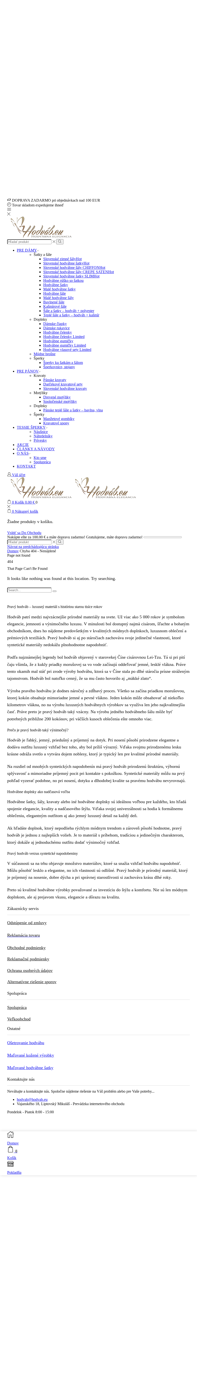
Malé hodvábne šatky (59, 289)
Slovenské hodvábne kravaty (65, 388)
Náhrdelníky (43, 436)
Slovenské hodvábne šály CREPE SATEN (78, 272)
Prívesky (40, 440)
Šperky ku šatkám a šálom (63, 363)
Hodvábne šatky (55, 285)
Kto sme (40, 458)
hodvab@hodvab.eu (32, 1099)
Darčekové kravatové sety (63, 384)
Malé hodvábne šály (58, 298)
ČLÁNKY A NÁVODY (36, 449)
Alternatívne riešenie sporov (31, 981)
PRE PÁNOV (28, 371)
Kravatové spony (56, 423)
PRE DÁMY (27, 250)
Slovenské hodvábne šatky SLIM (71, 276)
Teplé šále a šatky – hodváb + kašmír (71, 315)
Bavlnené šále (53, 302)
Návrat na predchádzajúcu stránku (33, 547)
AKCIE (23, 445)
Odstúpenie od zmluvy (27, 922)
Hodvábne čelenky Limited (64, 337)
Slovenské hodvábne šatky (66, 263)
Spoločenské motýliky (60, 401)
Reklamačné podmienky (28, 959)
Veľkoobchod (19, 1019)
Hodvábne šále (54, 293)
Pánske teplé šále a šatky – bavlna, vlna (73, 410)
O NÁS (23, 453)
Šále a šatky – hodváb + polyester (68, 311)
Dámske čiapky (55, 324)
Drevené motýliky (57, 397)
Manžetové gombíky (58, 419)
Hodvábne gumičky (58, 341)
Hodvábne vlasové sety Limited (67, 350)
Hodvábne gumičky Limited (64, 345)
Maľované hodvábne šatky (30, 1067)
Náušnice (41, 432)
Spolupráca (42, 462)
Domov (13, 551)
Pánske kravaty (54, 380)
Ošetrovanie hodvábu (25, 1042)
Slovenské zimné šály (62, 259)
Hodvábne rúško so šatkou (63, 280)
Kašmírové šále (55, 306)
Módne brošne (44, 354)
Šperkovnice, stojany (59, 367)
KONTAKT (26, 466)
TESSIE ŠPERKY (31, 427)
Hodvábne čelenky (57, 332)
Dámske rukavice (56, 328)
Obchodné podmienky (26, 947)
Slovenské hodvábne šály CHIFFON (74, 267)
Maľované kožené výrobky (30, 1055)
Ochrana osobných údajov (30, 970)
